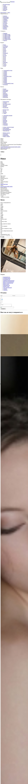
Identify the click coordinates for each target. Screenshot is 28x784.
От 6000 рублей (6, 36)
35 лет (4, 54)
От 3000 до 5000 (6, 35)
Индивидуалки (6, 4)
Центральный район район (14, 146)
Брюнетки (5, 91)
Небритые (5, 96)
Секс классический (7, 287)
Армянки (5, 19)
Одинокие (5, 124)
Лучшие (5, 102)
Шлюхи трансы (6, 132)
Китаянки (5, 25)
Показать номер (4, 165)
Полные (5, 117)
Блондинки (5, 90)
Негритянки (6, 17)
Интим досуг (6, 109)
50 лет (4, 58)
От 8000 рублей (6, 38)
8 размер (5, 81)
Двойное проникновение (8, 280)
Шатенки (5, 93)
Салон (4, 5)
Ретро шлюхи (6, 128)
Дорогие (5, 8)
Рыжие (4, 89)
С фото (4, 113)
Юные (4, 44)
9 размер (5, 82)
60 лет (4, 61)
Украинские (5, 18)
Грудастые (5, 84)
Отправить (3, 308)
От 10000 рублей (7, 39)
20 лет (4, 49)
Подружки (5, 134)
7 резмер (5, 79)
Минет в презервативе (8, 282)
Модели (5, 106)
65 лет (4, 63)
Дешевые (5, 6)
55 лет (4, 60)
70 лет (4, 66)
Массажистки (6, 130)
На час (4, 110)
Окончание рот (6, 285)
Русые (4, 92)
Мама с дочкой (6, 136)
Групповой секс (6, 279)
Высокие (5, 121)
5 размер (5, 77)
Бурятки (5, 27)
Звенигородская (4, 148)
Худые (4, 119)
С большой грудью (7, 76)
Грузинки (5, 23)
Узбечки (5, 21)
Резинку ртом (6, 286)
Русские (5, 24)
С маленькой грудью (7, 70)
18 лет (4, 48)
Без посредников (7, 104)
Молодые (5, 9)
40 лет (4, 56)
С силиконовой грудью (8, 83)
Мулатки (5, 28)
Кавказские (5, 26)
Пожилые (5, 62)
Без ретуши (5, 107)
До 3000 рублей (6, 34)
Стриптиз (5, 290)
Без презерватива (7, 129)
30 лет (4, 51)
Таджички (5, 20)
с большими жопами (7, 115)
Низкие (4, 122)
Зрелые (4, 10)
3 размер (5, 74)
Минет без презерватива (8, 281)
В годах (5, 55)
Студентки (5, 46)
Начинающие (6, 101)
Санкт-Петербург (4, 146)
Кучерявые (5, 94)
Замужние (5, 123)
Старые (4, 64)
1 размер (5, 71)
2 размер (5, 72)
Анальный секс (6, 277)
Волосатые (5, 97)
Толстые (5, 116)
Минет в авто (6, 284)
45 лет (4, 57)
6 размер (5, 78)
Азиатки (5, 16)
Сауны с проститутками (8, 127)
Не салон (5, 105)
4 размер (5, 75)
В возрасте (5, 53)
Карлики (5, 120)
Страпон (5, 288)
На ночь (5, 112)
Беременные (6, 135)
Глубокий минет (6, 278)
